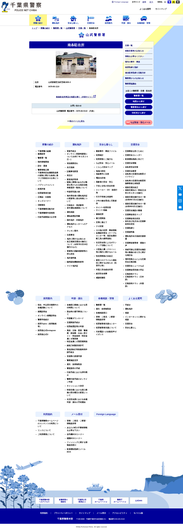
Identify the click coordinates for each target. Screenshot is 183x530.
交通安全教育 (130, 171)
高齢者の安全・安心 (104, 182)
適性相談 (70, 212)
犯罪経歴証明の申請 (75, 326)
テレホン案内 (72, 231)
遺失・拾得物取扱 (74, 364)
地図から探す (139, 101)
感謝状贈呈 (100, 278)
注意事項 (70, 235)
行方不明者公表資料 (104, 197)
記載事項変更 (72, 171)
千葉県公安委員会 (82, 501)
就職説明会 (42, 312)
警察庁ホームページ (119, 501)
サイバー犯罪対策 (103, 207)
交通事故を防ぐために (134, 151)
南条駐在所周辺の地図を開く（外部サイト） (74, 97)
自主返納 (70, 167)
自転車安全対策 (131, 167)
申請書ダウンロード (75, 318)
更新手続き (71, 151)
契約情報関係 (43, 162)
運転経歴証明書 (73, 216)
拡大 (151, 2)
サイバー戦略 (101, 210)
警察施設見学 (72, 360)
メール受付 (77, 414)
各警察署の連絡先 (63, 501)
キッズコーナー (44, 201)
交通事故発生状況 (132, 219)
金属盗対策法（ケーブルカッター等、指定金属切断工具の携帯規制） (106, 235)
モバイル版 (138, 513)
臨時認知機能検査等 (75, 262)
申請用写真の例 (73, 192)
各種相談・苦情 (143, 23)
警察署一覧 (57, 28)
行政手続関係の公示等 (47, 217)
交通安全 (91, 23)
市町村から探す (139, 113)
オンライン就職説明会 (47, 316)
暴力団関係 (100, 218)
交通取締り (129, 228)
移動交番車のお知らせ (134, 51)
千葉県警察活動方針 (46, 209)
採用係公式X (43, 334)
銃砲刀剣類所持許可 (75, 345)
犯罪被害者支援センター (106, 324)
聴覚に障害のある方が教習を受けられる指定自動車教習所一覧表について (77, 185)
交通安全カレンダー (133, 155)
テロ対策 (99, 226)
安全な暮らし (73, 23)
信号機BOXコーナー (75, 434)
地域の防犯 (100, 171)
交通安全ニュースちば (134, 266)
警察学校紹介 (43, 320)
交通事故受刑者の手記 (134, 270)
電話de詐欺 (101, 178)
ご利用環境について (46, 434)
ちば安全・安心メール (140, 122)
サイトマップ (161, 9)
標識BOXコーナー (74, 438)
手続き (128, 305)
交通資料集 (129, 232)
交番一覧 (82, 28)
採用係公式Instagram (47, 330)
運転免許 (55, 23)
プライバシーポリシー (63, 513)
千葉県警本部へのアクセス (44, 501)
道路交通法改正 (131, 187)
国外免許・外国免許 (75, 220)
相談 (127, 313)
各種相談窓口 (101, 313)
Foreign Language (106, 414)
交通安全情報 (130, 163)
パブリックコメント (46, 185)
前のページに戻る (77, 121)
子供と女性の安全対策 (105, 186)
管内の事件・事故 (132, 62)
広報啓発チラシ (131, 274)
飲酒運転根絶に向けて (134, 159)
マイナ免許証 (72, 266)
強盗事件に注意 (102, 174)
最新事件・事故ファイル (106, 151)
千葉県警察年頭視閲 (46, 213)
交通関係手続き (73, 322)
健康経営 (41, 154)
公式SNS (138, 501)
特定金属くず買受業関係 (77, 341)
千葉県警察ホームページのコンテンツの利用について (48, 423)
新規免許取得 (72, 179)
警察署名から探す (139, 107)
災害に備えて (101, 222)
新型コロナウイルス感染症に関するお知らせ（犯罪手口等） (106, 263)
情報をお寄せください (134, 56)
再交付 (69, 175)
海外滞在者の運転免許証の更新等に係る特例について (77, 198)
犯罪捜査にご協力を (104, 159)
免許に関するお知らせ (76, 239)
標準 (144, 2)
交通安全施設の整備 (133, 210)
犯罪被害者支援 (44, 193)
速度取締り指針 (131, 67)
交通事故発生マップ (133, 215)
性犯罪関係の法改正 (104, 256)
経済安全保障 (101, 274)
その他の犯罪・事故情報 (106, 230)
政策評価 (41, 189)
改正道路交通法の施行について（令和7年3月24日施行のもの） (77, 244)
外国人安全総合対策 (104, 270)
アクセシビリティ (119, 513)
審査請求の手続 (73, 368)
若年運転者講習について (77, 208)
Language (121, 2)
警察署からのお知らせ (134, 78)
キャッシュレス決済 (75, 386)
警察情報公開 (43, 170)
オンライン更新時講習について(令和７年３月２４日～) (77, 156)
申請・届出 (126, 23)
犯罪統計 (99, 155)
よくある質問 (145, 9)
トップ (34, 28)
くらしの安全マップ (104, 167)
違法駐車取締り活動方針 (135, 73)
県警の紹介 (38, 23)
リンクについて (44, 430)
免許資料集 (71, 258)
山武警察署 (70, 28)
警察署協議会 (130, 84)
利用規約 (47, 414)
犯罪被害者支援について (106, 328)
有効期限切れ (72, 163)
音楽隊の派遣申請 (74, 356)
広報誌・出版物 (44, 197)
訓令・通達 (42, 166)
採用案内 (108, 23)
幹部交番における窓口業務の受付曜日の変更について (77, 392)
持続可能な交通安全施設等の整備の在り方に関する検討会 (135, 252)
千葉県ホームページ (100, 501)
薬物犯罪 (99, 214)
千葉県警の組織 (44, 151)
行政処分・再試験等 (75, 205)
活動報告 (41, 205)
